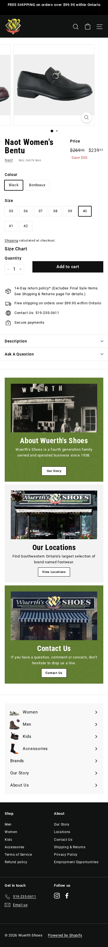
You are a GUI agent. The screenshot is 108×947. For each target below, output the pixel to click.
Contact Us (54, 673)
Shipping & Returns (70, 847)
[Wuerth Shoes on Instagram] (57, 896)
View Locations (54, 572)
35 (11, 211)
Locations (62, 832)
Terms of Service (18, 855)
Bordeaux (37, 185)
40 (85, 211)
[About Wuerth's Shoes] (54, 408)
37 (40, 211)
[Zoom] (86, 117)
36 (26, 211)
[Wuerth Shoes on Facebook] (67, 896)
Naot (9, 160)
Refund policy (16, 862)
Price (75, 141)
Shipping (11, 240)
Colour (11, 174)
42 (26, 226)
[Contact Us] (54, 615)
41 (11, 226)
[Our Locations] (54, 515)
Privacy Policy (66, 855)
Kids (8, 840)
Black (14, 185)
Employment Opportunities (76, 862)
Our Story (54, 471)
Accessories (14, 847)
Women (11, 832)
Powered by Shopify (65, 935)
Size (9, 200)
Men (8, 824)
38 (55, 211)
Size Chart (16, 248)
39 (70, 211)
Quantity (13, 258)
